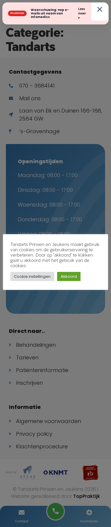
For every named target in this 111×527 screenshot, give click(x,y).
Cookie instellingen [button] (32, 276)
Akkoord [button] (69, 276)
